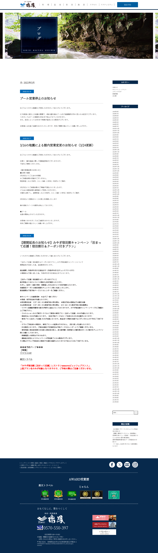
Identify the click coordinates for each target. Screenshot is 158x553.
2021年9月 (116, 220)
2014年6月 (116, 351)
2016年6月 (116, 317)
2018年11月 (116, 279)
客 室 (69, 4)
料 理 (45, 4)
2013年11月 (116, 366)
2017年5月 (116, 300)
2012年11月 (116, 391)
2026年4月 (116, 120)
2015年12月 (116, 321)
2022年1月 (116, 213)
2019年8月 (116, 268)
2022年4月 (116, 207)
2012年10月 (116, 393)
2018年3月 (116, 289)
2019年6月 (116, 272)
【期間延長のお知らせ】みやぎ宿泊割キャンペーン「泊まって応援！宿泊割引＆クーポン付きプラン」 (60, 244)
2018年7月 (116, 281)
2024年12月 (116, 150)
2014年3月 (116, 357)
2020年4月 (116, 255)
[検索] (136, 412)
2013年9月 (116, 370)
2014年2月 (116, 359)
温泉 (36, 463)
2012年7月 (116, 400)
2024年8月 (116, 156)
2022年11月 (116, 192)
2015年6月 (116, 328)
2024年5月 (116, 160)
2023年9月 (116, 173)
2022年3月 (116, 209)
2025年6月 (116, 141)
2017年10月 (116, 298)
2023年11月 (116, 169)
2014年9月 (116, 345)
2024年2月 (116, 164)
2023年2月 (116, 186)
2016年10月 (116, 309)
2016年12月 (116, 306)
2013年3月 (116, 383)
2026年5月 (116, 118)
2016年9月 (116, 311)
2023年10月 (116, 171)
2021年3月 (116, 232)
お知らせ (115, 87)
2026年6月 (116, 116)
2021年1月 (116, 236)
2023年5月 (116, 179)
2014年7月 (116, 349)
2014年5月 (116, 353)
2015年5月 (116, 330)
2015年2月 (116, 336)
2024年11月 (116, 152)
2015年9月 (116, 325)
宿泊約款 (23, 467)
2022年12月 (116, 190)
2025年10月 (116, 133)
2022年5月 (116, 205)
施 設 (81, 4)
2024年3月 (116, 162)
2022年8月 (116, 198)
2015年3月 (116, 334)
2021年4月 (116, 230)
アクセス (93, 4)
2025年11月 (116, 130)
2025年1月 (116, 147)
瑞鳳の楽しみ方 (35, 465)
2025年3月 (116, 145)
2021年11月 (116, 217)
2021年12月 (116, 215)
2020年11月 (116, 241)
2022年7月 (116, 200)
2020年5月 (116, 253)
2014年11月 (116, 340)
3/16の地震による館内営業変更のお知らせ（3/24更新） (57, 145)
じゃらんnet (26, 352)
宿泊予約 (127, 4)
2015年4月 (116, 332)
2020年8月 (116, 247)
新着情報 (115, 94)
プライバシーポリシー (42, 467)
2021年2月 (116, 234)
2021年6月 (116, 226)
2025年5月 (116, 143)
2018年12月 (116, 277)
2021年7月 (116, 224)
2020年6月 (116, 251)
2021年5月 (116, 228)
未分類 (114, 96)
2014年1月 (116, 361)
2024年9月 (116, 154)
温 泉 (57, 4)
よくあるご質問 (55, 467)
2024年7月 (116, 158)
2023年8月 (116, 175)
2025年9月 (116, 135)
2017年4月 (116, 302)
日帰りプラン (25, 465)
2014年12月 (116, 338)
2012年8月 (116, 397)
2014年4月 (116, 355)
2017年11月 (116, 296)
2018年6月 (116, 283)
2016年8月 (116, 313)
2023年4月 (116, 181)
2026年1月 (116, 126)
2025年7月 (116, 139)
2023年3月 (116, 183)
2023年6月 (116, 177)
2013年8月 (116, 372)
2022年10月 (116, 194)
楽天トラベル (26, 359)
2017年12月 (116, 294)
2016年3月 (116, 319)
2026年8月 (116, 111)
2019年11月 (116, 266)
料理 (32, 463)
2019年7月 (116, 270)
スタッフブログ (117, 91)
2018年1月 (116, 292)
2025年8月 (116, 137)
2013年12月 (116, 364)
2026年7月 (116, 114)
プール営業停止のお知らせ (38, 98)
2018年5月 (116, 285)
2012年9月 (116, 395)
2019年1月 (116, 275)
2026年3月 (116, 122)
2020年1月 (116, 262)
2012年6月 (116, 402)
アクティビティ (107, 4)
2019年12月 (116, 264)
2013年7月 (116, 374)
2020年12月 (116, 239)
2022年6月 (116, 203)
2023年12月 (116, 166)
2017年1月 (116, 304)
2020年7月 (116, 249)
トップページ (25, 463)
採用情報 (31, 467)
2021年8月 (116, 222)
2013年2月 (116, 385)
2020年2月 (116, 260)
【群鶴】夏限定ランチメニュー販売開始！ (125, 433)
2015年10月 (116, 323)
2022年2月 (116, 211)
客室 (41, 463)
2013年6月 (116, 376)
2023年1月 (116, 188)
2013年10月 (116, 368)
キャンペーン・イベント (120, 89)
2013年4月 (116, 381)
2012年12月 (116, 389)
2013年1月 (116, 387)
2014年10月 (116, 342)
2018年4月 (116, 287)
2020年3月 (116, 258)
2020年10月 (116, 243)
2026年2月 (116, 124)
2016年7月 (116, 315)
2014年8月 (116, 347)
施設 (45, 463)
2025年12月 (116, 128)
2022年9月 (116, 196)
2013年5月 (116, 378)
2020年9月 (116, 245)
